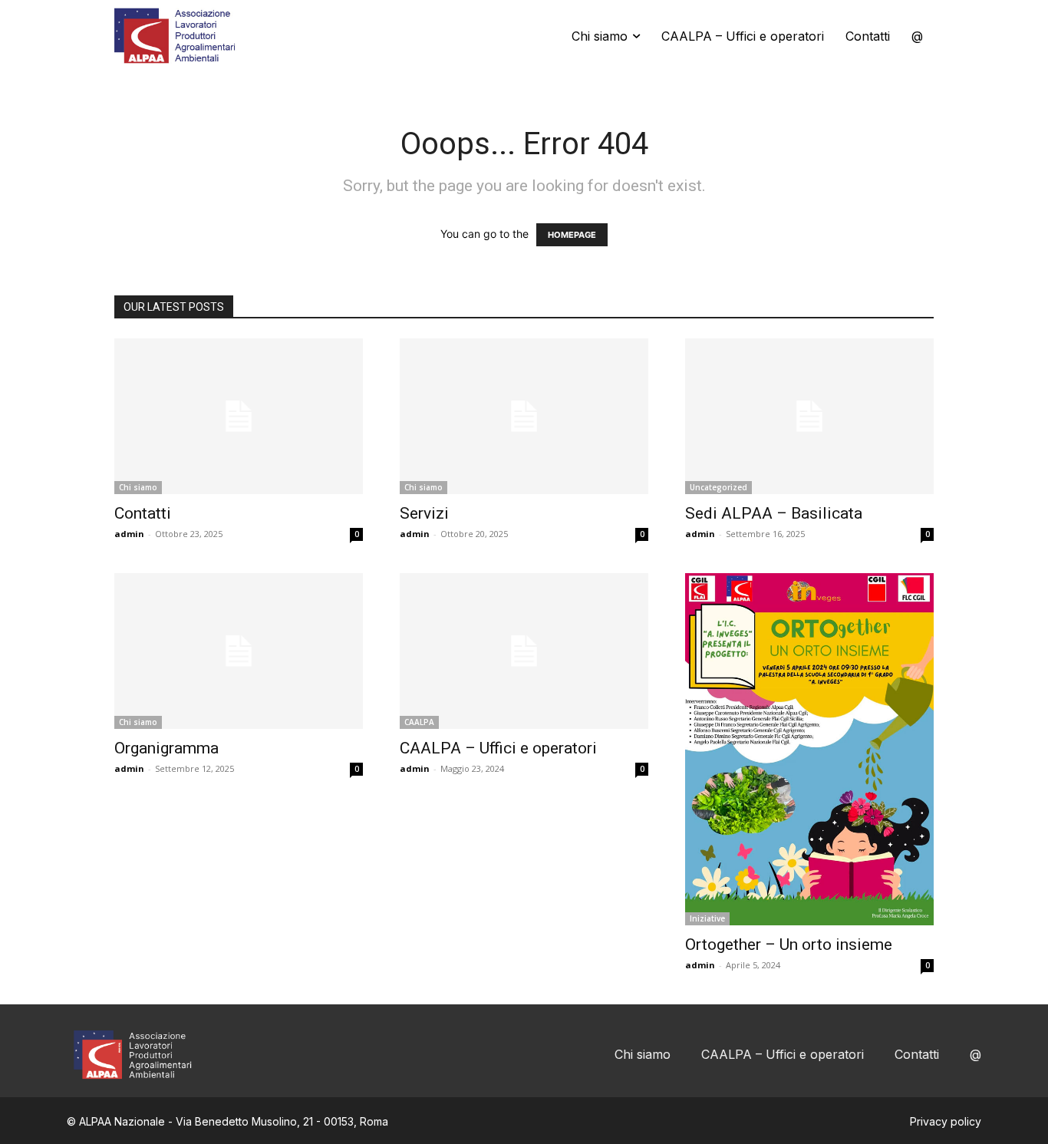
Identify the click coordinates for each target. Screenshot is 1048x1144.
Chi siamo (138, 487)
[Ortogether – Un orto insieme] (809, 749)
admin (129, 533)
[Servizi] (524, 416)
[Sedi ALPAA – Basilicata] (809, 416)
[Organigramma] (238, 651)
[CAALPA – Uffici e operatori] (524, 651)
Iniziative (707, 918)
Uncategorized (718, 487)
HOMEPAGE (572, 234)
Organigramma (166, 748)
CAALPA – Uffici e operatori (498, 748)
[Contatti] (238, 416)
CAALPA (419, 722)
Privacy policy (945, 1121)
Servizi (424, 513)
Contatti (142, 513)
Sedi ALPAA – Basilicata (773, 513)
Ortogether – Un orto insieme (788, 944)
